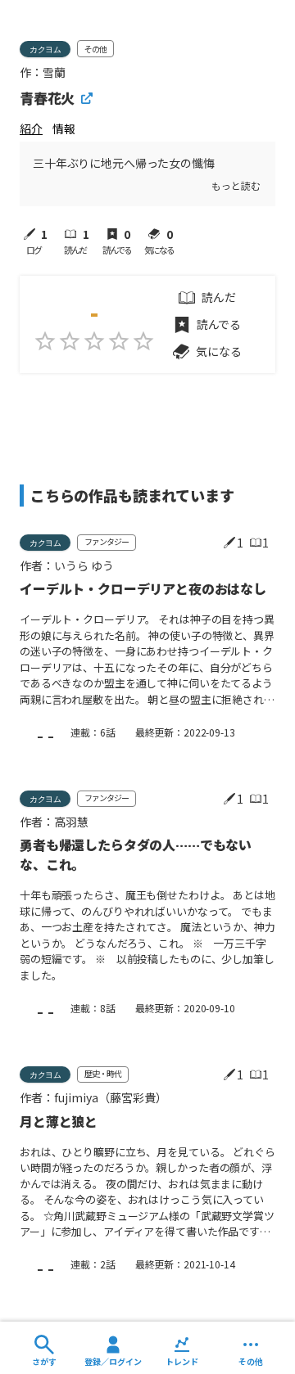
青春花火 (47, 98)
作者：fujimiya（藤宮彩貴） (93, 1097)
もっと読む (235, 185)
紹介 (31, 128)
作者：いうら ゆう (67, 565)
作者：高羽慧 (54, 821)
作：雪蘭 (42, 72)
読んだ (219, 297)
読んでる (219, 324)
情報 (63, 128)
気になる (218, 351)
